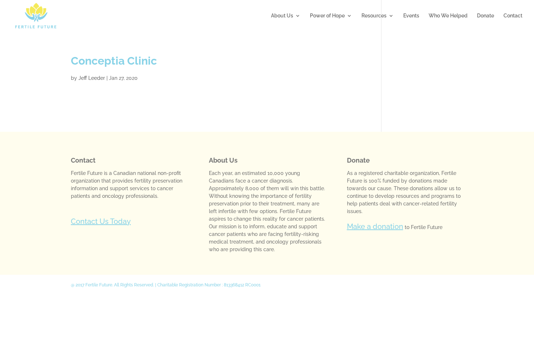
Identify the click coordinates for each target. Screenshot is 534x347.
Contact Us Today (101, 221)
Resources (374, 16)
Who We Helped (448, 16)
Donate (485, 16)
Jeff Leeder (91, 78)
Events (411, 16)
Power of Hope (327, 16)
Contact (512, 16)
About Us (282, 16)
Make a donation (375, 226)
